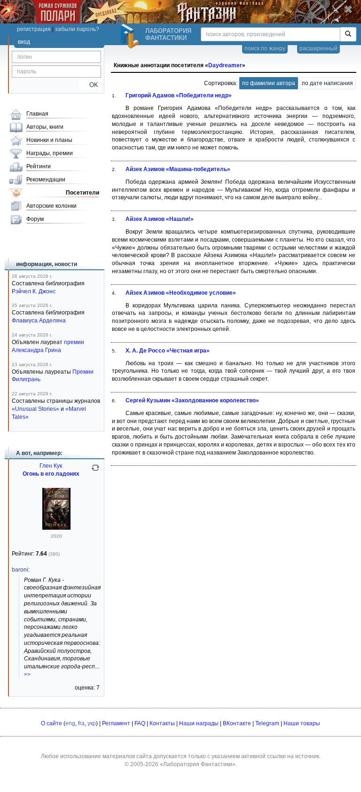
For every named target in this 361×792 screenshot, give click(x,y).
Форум (35, 219)
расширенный (318, 48)
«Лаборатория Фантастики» (197, 764)
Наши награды (199, 723)
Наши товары (301, 723)
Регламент (116, 723)
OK (90, 84)
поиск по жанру (264, 48)
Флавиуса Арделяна (39, 320)
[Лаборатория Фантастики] (131, 36)
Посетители (82, 192)
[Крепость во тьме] (56, 528)
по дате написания (327, 83)
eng (70, 723)
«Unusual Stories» (35, 409)
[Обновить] (95, 471)
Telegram (267, 723)
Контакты (162, 723)
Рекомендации (45, 179)
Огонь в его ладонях (51, 473)
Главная (37, 113)
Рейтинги (38, 166)
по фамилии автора (268, 83)
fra (81, 723)
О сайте (51, 723)
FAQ (139, 723)
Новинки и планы (49, 140)
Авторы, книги (44, 127)
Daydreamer (225, 65)
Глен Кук (50, 466)
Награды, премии (49, 153)
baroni (20, 569)
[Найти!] (348, 34)
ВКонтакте (237, 723)
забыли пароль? (77, 29)
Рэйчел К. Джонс (33, 291)
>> (27, 674)
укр (91, 723)
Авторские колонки (51, 206)
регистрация (34, 29)
